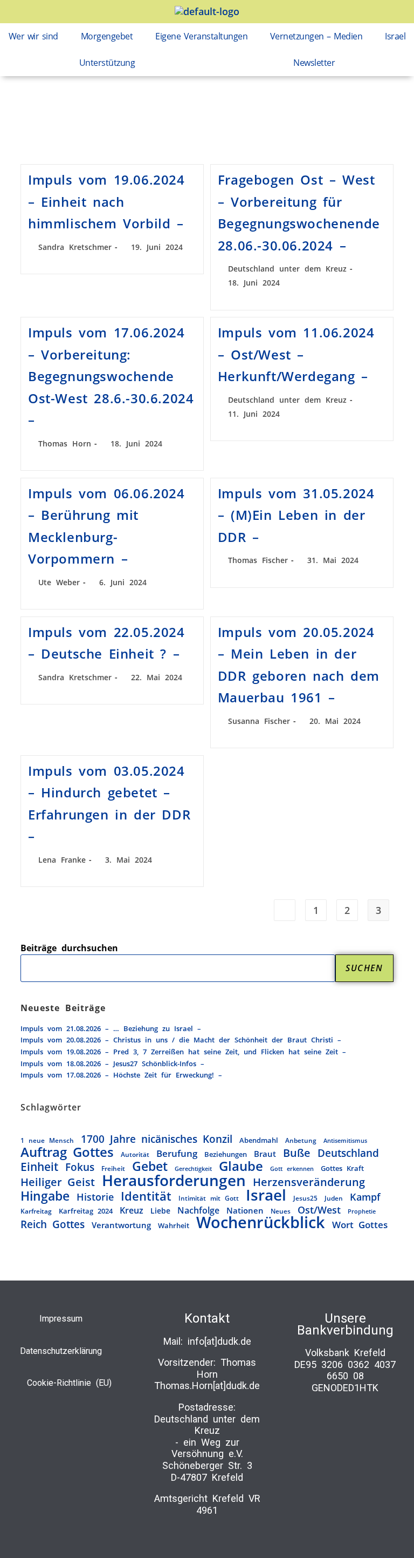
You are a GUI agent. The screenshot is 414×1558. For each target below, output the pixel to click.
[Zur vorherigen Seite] (284, 910)
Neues (281, 1211)
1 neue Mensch (47, 1140)
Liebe (160, 1210)
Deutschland (348, 1153)
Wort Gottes (360, 1225)
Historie (95, 1197)
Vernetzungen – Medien (316, 36)
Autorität (135, 1154)
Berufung (176, 1154)
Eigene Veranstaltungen (201, 36)
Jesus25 (305, 1198)
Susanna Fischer (259, 721)
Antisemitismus (345, 1140)
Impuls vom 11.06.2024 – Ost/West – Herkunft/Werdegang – (296, 354)
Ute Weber (59, 582)
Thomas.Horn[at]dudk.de (207, 1385)
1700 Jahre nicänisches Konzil (156, 1139)
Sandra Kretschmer (75, 247)
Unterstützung (107, 63)
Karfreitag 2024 (86, 1211)
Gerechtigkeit (193, 1168)
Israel (395, 36)
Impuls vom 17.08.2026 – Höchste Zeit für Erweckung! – (121, 1075)
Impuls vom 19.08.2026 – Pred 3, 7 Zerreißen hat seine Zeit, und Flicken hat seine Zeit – (183, 1051)
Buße (296, 1153)
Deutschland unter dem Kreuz (287, 268)
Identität (146, 1196)
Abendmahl (258, 1140)
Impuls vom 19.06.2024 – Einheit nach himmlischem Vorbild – (106, 201)
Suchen (364, 968)
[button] (36, 36)
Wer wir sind (33, 36)
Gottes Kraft (342, 1168)
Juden (334, 1198)
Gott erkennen (292, 1168)
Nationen (245, 1210)
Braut (265, 1153)
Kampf (365, 1197)
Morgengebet (107, 36)
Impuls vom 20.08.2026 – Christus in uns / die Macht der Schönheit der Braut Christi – (180, 1040)
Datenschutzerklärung (61, 1351)
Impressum (60, 1318)
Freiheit (113, 1168)
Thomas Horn (64, 443)
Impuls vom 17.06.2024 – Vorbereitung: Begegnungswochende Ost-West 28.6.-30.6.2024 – (111, 376)
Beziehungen (225, 1154)
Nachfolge (198, 1210)
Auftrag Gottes (67, 1153)
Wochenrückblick (260, 1223)
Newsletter (314, 63)
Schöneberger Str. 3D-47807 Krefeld (207, 1471)
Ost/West (319, 1210)
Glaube (241, 1167)
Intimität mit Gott (208, 1198)
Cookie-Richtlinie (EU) (69, 1383)
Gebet (150, 1167)
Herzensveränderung (309, 1182)
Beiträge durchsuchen (69, 948)
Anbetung (300, 1140)
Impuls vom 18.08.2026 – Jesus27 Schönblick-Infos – (112, 1063)
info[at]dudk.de (219, 1341)
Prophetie (362, 1211)
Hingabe (45, 1196)
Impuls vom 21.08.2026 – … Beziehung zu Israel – (110, 1028)
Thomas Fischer (258, 560)
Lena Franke (62, 860)
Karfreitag (36, 1211)
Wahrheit (173, 1225)
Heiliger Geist (57, 1182)
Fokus (79, 1168)
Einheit (39, 1167)
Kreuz (131, 1210)
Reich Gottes (52, 1224)
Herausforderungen (174, 1181)
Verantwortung (121, 1225)
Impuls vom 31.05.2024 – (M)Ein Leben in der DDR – (296, 515)
